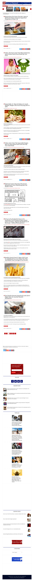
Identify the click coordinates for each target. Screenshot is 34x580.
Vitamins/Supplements (26, 224)
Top (14, 576)
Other (13, 188)
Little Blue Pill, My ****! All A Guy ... (16, 10)
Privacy (15, 577)
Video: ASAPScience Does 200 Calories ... (24, 10)
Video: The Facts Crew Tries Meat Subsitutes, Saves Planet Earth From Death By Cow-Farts (17, 54)
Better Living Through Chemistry (12, 57)
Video (20, 57)
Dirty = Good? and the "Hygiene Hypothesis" (10, 518)
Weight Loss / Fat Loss (13, 108)
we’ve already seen (7, 204)
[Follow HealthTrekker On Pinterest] (18, 381)
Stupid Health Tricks (17, 188)
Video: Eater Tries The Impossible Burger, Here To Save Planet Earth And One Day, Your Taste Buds (16, 144)
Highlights (8, 108)
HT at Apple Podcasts (22, 577)
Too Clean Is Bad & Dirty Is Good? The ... (9, 10)
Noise (8, 188)
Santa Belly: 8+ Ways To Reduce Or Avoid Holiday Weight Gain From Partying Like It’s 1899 (17, 105)
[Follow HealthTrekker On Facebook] (12, 381)
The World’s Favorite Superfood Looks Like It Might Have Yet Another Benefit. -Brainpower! (17, 297)
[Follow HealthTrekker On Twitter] (15, 381)
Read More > (6, 136)
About (17, 577)
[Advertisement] (11, 97)
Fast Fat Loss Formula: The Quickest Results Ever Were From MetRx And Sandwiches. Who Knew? (14, 524)
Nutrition (18, 57)
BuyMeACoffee (24, 576)
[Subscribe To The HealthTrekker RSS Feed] (21, 381)
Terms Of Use (11, 577)
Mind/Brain (18, 224)
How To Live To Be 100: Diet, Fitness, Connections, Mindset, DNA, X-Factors (14, 513)
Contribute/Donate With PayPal (17, 559)
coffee (9, 242)
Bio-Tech (18, 147)
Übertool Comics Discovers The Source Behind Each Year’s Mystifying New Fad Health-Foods (16, 185)
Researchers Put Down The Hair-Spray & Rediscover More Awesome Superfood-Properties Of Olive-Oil (16, 18)
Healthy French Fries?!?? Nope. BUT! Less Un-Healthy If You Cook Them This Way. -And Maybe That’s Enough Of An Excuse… (17, 259)
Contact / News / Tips (18, 576)
